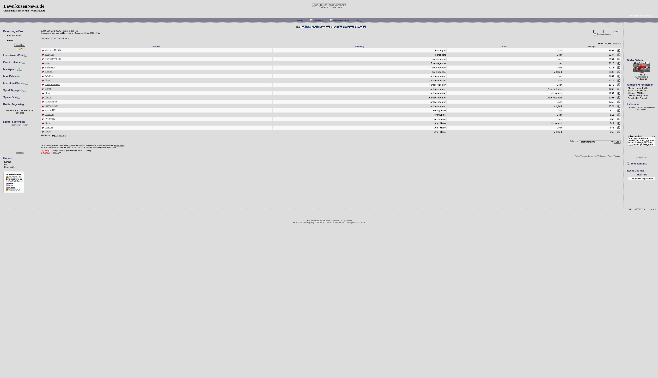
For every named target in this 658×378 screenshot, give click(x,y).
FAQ (358, 20)
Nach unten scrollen (19, 125)
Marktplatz (10, 69)
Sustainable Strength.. (638, 98)
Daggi (48, 80)
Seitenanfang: (638, 163)
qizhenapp (50, 67)
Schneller (20, 153)
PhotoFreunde (341, 20)
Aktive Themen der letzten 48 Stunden (590, 156)
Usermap (318, 20)
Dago (48, 93)
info (653, 134)
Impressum (9, 167)
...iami (634, 136)
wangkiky (49, 54)
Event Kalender (12, 62)
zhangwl (49, 127)
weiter (616, 43)
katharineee (119, 145)
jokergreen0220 (52, 84)
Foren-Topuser (614, 156)
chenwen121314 (53, 50)
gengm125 (50, 110)
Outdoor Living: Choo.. (638, 95)
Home (300, 20)
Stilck (55, 153)
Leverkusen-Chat (13, 55)
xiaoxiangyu (51, 102)
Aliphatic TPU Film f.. (637, 93)
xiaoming (49, 114)
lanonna (49, 71)
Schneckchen (51, 106)
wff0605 (49, 76)
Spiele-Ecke (10, 97)
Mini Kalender (11, 76)
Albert (48, 132)
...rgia (630, 143)
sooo (47, 63)
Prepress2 (50, 119)
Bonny (48, 123)
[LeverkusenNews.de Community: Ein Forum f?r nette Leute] (329, 11)
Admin (48, 89)
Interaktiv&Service (14, 83)
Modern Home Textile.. (638, 88)
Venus (48, 97)
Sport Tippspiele (13, 90)
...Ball (646, 139)
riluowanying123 (53, 59)
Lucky (644, 158)
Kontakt (7, 162)
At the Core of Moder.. (638, 91)
